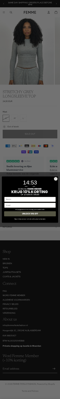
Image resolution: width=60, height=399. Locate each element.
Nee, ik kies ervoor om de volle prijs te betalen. (30, 219)
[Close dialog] (56, 178)
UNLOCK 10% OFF (30, 213)
